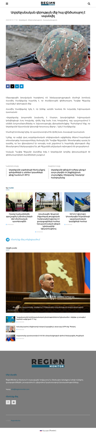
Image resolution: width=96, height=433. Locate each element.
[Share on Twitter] (12, 86)
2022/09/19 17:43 (12, 20)
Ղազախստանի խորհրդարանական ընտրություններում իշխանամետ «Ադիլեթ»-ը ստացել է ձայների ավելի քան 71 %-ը (51, 318)
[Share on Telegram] (22, 86)
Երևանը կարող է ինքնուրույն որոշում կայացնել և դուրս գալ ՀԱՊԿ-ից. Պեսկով (46, 327)
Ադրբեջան (23, 20)
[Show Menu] (7, 3)
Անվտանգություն (35, 20)
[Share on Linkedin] (17, 86)
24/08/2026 (10, 224)
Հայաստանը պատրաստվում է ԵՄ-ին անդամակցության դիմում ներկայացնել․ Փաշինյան (50, 336)
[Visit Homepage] (48, 3)
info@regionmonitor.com (20, 389)
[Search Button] (89, 3)
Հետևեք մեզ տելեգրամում (25, 239)
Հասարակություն (50, 20)
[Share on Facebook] (8, 86)
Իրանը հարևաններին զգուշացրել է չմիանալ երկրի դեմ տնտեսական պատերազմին (19, 218)
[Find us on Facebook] (8, 402)
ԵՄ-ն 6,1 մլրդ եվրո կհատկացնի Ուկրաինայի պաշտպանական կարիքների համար (78, 218)
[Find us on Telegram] (13, 402)
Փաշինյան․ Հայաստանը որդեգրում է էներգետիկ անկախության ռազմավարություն (48, 307)
